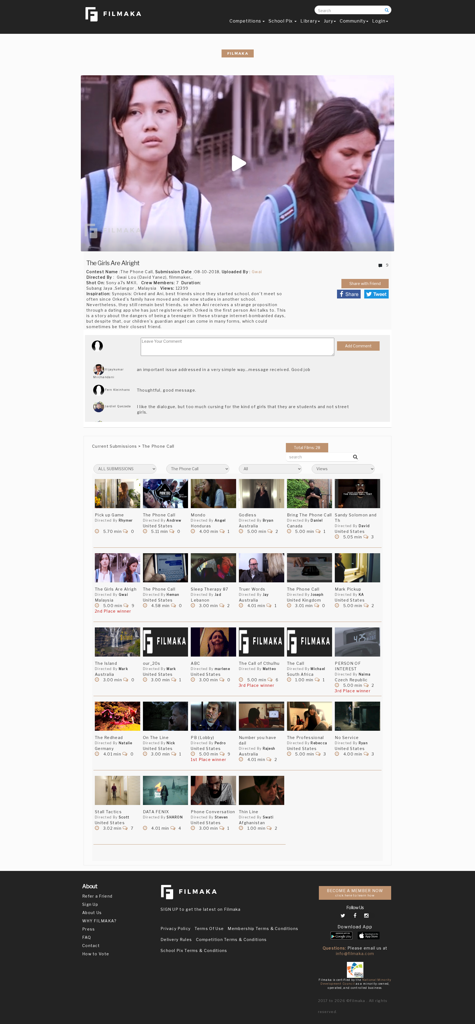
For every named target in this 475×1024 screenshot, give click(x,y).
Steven (221, 817)
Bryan (268, 520)
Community (353, 21)
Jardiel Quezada (117, 406)
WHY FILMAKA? (99, 920)
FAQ (86, 937)
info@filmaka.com (355, 953)
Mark (123, 669)
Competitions (246, 21)
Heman (173, 595)
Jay (266, 595)
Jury (328, 21)
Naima (365, 674)
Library (308, 21)
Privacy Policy (175, 928)
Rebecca (319, 743)
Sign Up (90, 904)
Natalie (125, 743)
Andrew (174, 520)
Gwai (257, 271)
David (364, 526)
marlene (222, 669)
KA (361, 595)
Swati (268, 817)
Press (88, 929)
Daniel (317, 520)
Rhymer (126, 520)
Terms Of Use (209, 928)
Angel (220, 520)
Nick (171, 743)
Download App (355, 926)
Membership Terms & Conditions (263, 928)
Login (378, 21)
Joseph (317, 595)
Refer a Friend (97, 896)
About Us (92, 912)
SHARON (175, 817)
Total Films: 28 (307, 447)
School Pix (281, 21)
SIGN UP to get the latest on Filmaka (201, 909)
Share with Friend (365, 283)
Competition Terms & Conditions (231, 939)
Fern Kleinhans (117, 389)
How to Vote (95, 953)
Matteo (269, 669)
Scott (124, 817)
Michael (318, 669)
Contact (91, 945)
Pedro (220, 743)
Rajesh (269, 748)
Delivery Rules (176, 939)
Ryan (363, 743)
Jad (218, 595)
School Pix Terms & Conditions (194, 950)
